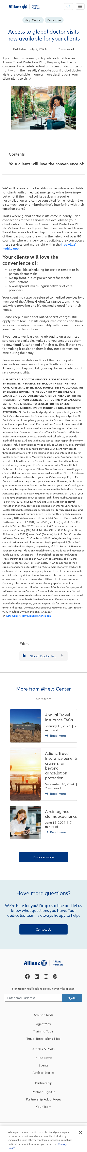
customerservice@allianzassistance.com (28, 615)
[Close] (80, 1132)
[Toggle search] (68, 6)
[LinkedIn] (37, 976)
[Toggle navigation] (80, 6)
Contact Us (43, 929)
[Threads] (55, 976)
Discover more (43, 857)
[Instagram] (46, 976)
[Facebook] (27, 976)
